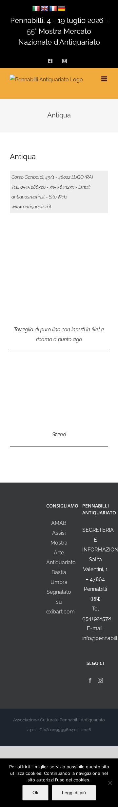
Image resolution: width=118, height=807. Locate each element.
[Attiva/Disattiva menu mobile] (104, 78)
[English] (45, 9)
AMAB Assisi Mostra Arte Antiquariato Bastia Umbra (61, 552)
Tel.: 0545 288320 (28, 187)
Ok (35, 792)
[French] (53, 9)
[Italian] (36, 9)
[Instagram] (100, 680)
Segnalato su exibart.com (60, 602)
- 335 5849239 (60, 187)
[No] (110, 782)
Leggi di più (74, 792)
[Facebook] (90, 680)
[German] (62, 9)
